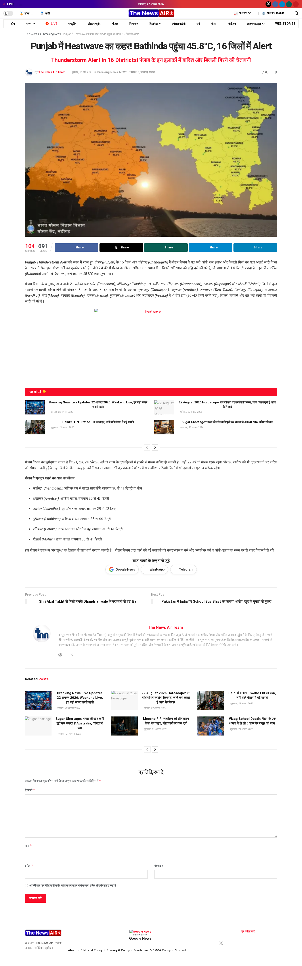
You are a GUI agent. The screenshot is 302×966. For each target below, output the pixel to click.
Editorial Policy (92, 950)
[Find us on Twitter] (268, 4)
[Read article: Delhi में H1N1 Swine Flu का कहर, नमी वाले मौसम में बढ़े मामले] (35, 427)
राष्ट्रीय (72, 23)
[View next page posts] (155, 447)
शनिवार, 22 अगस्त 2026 (61, 411)
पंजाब (115, 23)
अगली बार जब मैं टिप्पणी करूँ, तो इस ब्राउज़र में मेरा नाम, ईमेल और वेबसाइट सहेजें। (73, 885)
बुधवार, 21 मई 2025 (82, 72)
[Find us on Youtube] (296, 4)
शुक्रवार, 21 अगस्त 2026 (62, 427)
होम (13, 23)
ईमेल (29, 865)
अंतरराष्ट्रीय (94, 23)
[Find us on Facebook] (275, 4)
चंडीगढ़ (144, 72)
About (72, 950)
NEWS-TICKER (129, 72)
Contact (180, 950)
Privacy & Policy (118, 950)
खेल (213, 23)
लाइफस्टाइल (254, 23)
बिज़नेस (153, 23)
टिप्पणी (30, 790)
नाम (28, 846)
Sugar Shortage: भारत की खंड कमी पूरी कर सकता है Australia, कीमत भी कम (227, 422)
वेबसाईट (158, 865)
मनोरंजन (231, 23)
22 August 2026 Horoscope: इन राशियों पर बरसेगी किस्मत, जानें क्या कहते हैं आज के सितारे (165, 697)
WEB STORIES (285, 23)
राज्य (28, 23)
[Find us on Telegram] (282, 4)
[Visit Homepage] (151, 13)
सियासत (133, 23)
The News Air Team (51, 72)
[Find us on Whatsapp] (289, 4)
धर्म (198, 23)
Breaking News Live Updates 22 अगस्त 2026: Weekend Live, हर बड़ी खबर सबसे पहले (80, 697)
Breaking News (52, 34)
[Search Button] (297, 13)
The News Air (33, 34)
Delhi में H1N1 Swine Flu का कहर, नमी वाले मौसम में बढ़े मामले (98, 422)
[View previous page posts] (147, 447)
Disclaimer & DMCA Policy (152, 950)
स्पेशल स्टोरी (178, 23)
